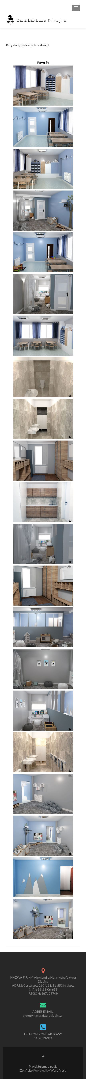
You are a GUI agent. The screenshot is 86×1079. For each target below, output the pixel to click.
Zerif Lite (26, 1070)
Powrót (43, 63)
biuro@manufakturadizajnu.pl (43, 1015)
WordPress (58, 1070)
